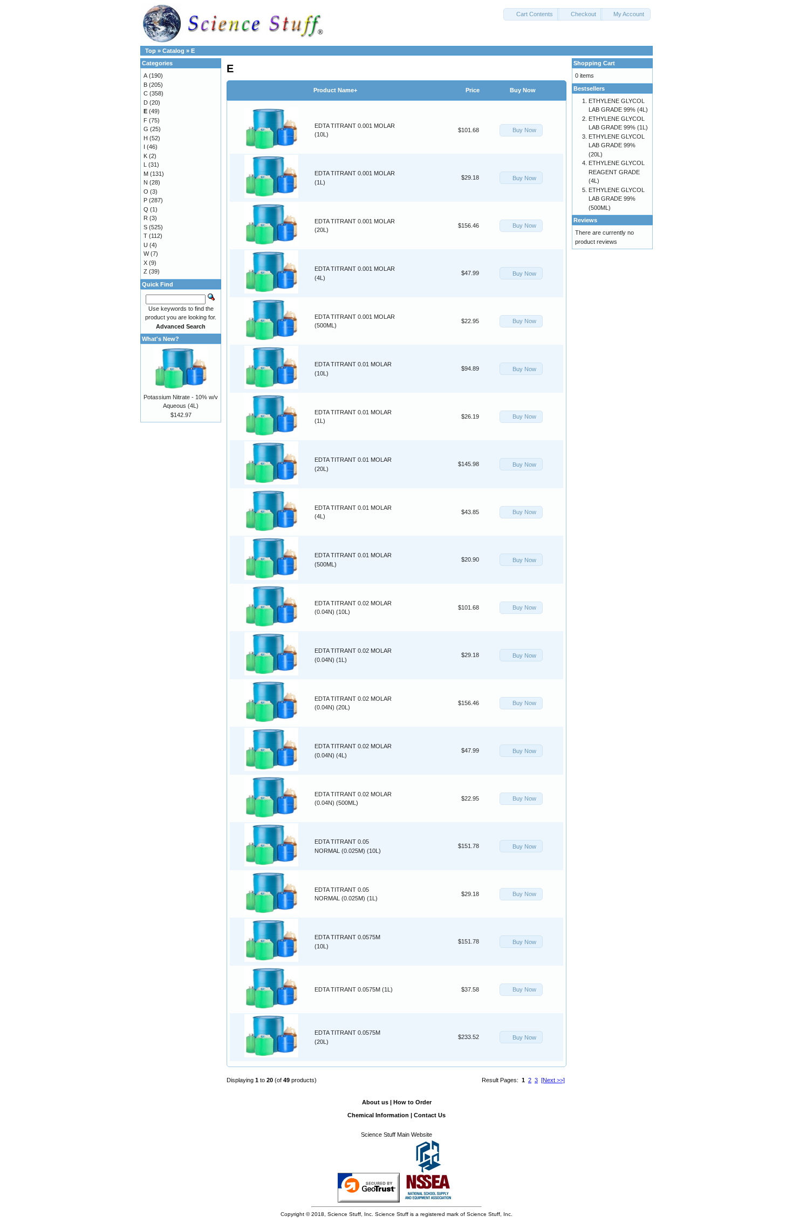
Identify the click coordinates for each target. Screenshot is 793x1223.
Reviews (585, 220)
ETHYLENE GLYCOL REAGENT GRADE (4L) (617, 172)
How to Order (412, 1102)
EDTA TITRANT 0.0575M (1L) (354, 989)
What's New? (160, 339)
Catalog (173, 50)
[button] (531, 14)
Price (473, 90)
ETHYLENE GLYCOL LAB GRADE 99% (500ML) (617, 199)
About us (375, 1102)
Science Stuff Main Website (396, 1134)
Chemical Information (378, 1115)
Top (150, 50)
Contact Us (430, 1115)
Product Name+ (335, 90)
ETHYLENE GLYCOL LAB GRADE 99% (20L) (617, 145)
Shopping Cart (594, 63)
